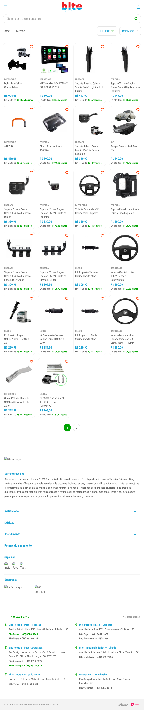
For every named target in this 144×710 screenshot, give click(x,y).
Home (6, 31)
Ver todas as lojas (131, 616)
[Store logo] (72, 7)
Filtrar (105, 31)
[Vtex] (135, 704)
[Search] (136, 18)
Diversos (20, 31)
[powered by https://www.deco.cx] (123, 704)
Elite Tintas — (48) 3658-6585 (23, 684)
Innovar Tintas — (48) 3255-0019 (95, 688)
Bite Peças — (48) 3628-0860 (23, 634)
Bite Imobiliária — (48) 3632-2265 (96, 657)
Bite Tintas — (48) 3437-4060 (94, 638)
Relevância (128, 31)
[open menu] (6, 7)
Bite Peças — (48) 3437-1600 (93, 634)
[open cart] (138, 7)
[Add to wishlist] (31, 47)
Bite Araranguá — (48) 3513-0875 (25, 661)
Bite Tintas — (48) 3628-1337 (23, 638)
